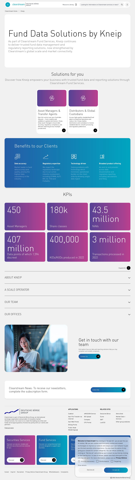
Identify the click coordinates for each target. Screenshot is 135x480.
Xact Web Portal (73, 422)
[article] (27, 168)
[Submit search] (122, 4)
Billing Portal (72, 425)
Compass (87, 419)
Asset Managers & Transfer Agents (49, 112)
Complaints (64, 472)
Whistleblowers (54, 472)
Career (7, 472)
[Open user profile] (127, 4)
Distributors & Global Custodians (82, 112)
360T (101, 419)
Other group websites (123, 422)
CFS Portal (87, 422)
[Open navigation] (9, 4)
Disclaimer (20, 472)
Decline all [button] (90, 470)
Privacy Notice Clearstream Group (36, 472)
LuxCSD (102, 422)
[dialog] (103, 457)
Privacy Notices (121, 458)
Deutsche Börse (105, 414)
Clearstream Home (11, 11)
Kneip (22, 11)
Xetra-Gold (119, 414)
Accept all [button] (115, 470)
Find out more (9, 428)
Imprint (12, 472)
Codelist (70, 414)
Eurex (102, 416)
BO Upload (87, 416)
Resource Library (68, 5)
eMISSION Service (90, 414)
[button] (64, 130)
